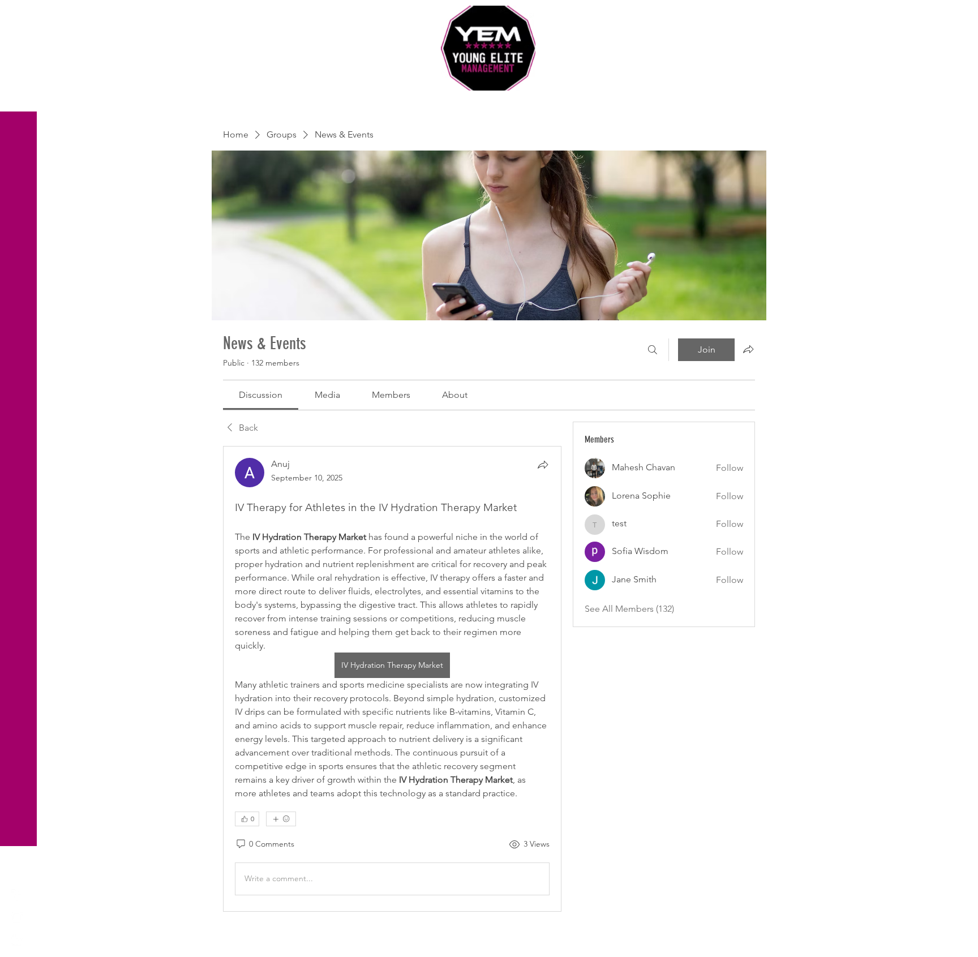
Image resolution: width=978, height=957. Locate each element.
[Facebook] (17, 894)
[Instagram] (17, 917)
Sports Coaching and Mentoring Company (489, 102)
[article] (392, 679)
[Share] (543, 464)
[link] (260, 394)
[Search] (652, 349)
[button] (19, 16)
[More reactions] (281, 819)
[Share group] (748, 349)
